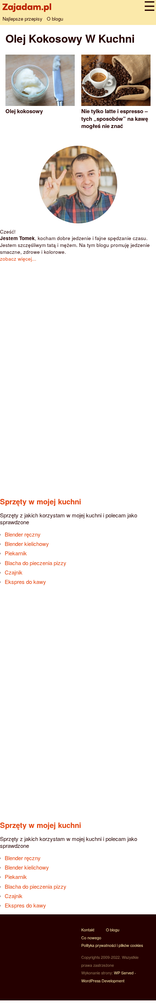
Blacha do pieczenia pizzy (35, 563)
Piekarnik (16, 553)
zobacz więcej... (18, 258)
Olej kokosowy (24, 111)
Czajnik (13, 572)
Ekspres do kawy (25, 581)
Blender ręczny (23, 534)
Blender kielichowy (27, 543)
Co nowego (91, 937)
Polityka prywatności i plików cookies (112, 945)
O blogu (55, 18)
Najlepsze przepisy (22, 18)
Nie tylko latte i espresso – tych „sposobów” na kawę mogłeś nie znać (114, 118)
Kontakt (87, 929)
